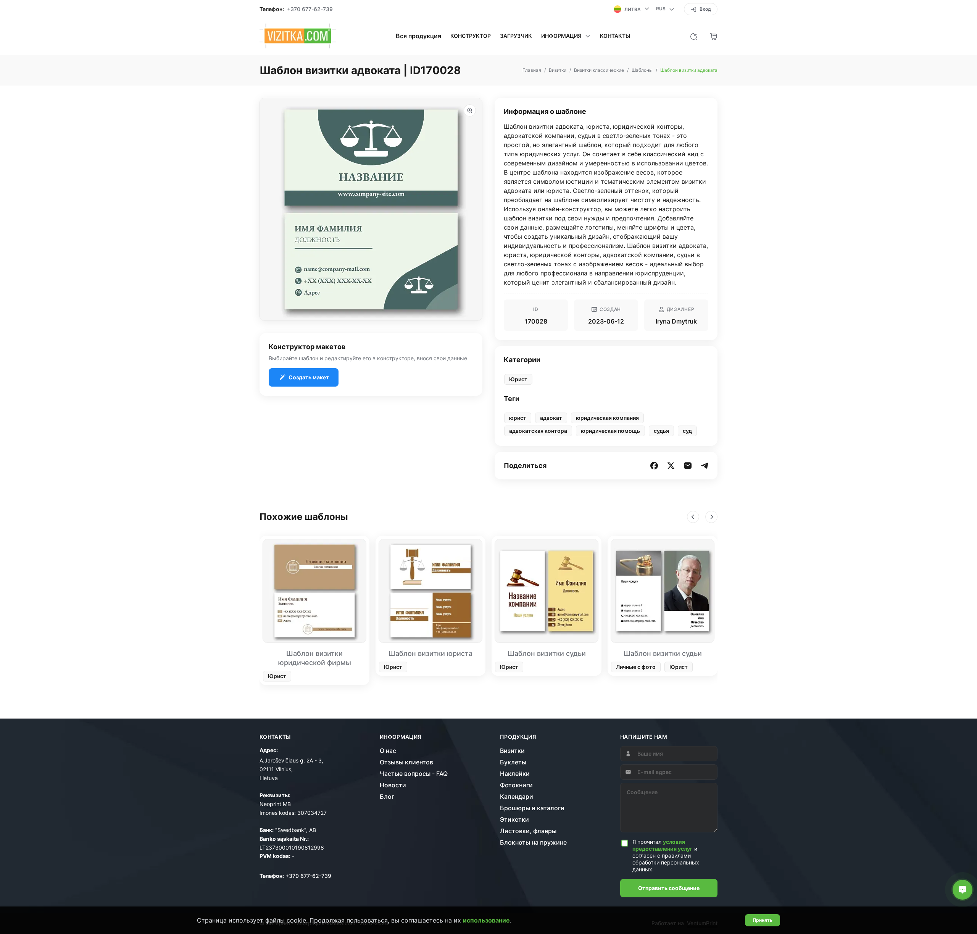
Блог (387, 796)
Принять (762, 920)
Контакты (615, 36)
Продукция (518, 737)
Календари (516, 796)
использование (486, 920)
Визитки (512, 750)
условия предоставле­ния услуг (662, 845)
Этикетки (514, 819)
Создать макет (309, 377)
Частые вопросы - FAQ (414, 773)
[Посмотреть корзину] (713, 35)
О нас (388, 750)
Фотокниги (516, 785)
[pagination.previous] (693, 517)
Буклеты (513, 762)
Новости (393, 785)
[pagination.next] (711, 517)
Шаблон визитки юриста (430, 653)
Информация (401, 737)
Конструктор (470, 36)
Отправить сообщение (669, 888)
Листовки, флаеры (528, 831)
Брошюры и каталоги (532, 808)
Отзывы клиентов (406, 762)
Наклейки (515, 773)
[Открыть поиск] (694, 35)
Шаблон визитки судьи (547, 653)
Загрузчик (516, 36)
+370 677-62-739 (310, 9)
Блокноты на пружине (533, 842)
